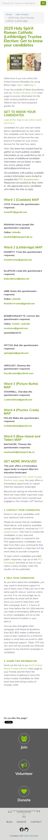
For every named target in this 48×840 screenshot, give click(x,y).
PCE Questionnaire (28, 179)
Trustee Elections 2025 (25, 92)
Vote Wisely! (21, 14)
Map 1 (20, 84)
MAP (35, 200)
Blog (9, 821)
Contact (36, 821)
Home (9, 14)
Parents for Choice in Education (18, 3)
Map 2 (32, 84)
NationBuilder (31, 835)
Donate (21, 821)
